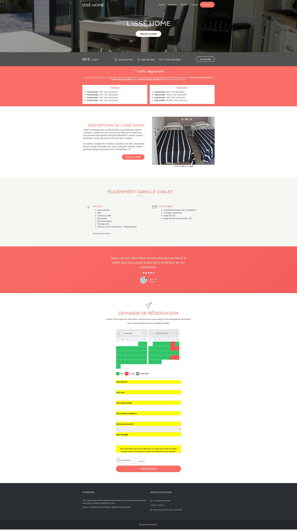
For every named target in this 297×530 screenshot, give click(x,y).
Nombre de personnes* (125, 424)
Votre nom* (120, 392)
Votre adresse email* (124, 403)
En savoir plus (205, 59)
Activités (183, 4)
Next (211, 142)
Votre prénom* (121, 382)
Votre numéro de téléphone (126, 413)
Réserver (207, 4)
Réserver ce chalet (148, 33)
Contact (194, 4)
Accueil (162, 4)
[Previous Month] (119, 333)
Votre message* (122, 434)
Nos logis (172, 4)
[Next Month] (176, 333)
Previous (155, 142)
